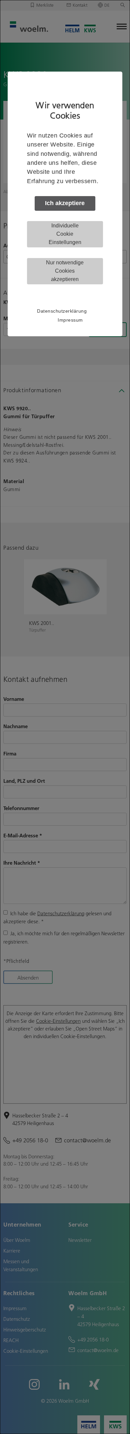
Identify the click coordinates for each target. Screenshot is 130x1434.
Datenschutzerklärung (62, 311)
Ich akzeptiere (65, 203)
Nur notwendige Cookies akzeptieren (65, 271)
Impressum (70, 320)
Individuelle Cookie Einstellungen (65, 234)
